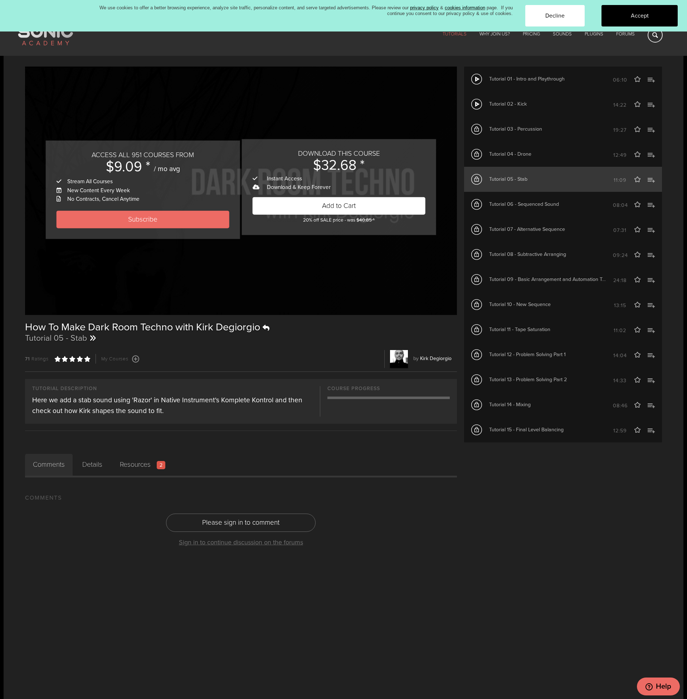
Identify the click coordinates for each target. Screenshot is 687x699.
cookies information (465, 7)
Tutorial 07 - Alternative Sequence (527, 229)
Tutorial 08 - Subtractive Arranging (527, 254)
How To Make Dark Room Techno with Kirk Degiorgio (144, 327)
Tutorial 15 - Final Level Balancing (526, 430)
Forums (625, 34)
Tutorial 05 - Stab (508, 179)
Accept (640, 15)
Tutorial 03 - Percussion (515, 129)
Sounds (562, 34)
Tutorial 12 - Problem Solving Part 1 (527, 354)
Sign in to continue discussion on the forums (241, 542)
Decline (555, 15)
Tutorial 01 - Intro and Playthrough (527, 79)
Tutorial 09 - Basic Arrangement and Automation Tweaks (553, 279)
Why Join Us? (494, 34)
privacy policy (424, 7)
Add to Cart (339, 206)
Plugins (594, 34)
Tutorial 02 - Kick (508, 104)
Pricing (531, 34)
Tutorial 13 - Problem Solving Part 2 (528, 380)
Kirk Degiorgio (436, 358)
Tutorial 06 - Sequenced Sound (524, 204)
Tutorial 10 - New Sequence (520, 304)
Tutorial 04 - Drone (510, 154)
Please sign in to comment (240, 522)
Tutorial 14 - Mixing (510, 405)
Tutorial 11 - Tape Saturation (519, 329)
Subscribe (142, 219)
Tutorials (455, 34)
